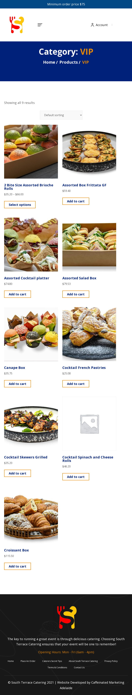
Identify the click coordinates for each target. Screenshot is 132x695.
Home (49, 62)
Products (68, 62)
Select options (20, 205)
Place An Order (28, 661)
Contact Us (79, 667)
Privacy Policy (111, 661)
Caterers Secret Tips (52, 661)
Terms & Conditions (57, 667)
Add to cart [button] (76, 201)
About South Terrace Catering (83, 661)
